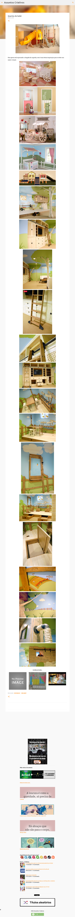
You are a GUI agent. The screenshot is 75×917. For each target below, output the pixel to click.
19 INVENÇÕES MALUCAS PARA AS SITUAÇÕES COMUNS (40, 881)
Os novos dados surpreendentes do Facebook (37, 869)
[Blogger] (53, 858)
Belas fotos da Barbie (31, 875)
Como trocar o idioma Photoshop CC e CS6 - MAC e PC (33, 815)
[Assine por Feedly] (37, 858)
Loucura (22, 799)
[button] (9, 21)
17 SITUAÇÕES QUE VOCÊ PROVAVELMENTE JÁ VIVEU (39, 863)
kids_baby (24, 693)
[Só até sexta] (37, 764)
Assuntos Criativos (14, 2)
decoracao (17, 693)
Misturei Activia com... (25, 782)
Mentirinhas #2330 (24, 849)
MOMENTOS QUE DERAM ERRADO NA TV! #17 (37, 887)
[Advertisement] (37, 724)
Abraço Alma (23, 832)
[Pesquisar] (73, 2)
